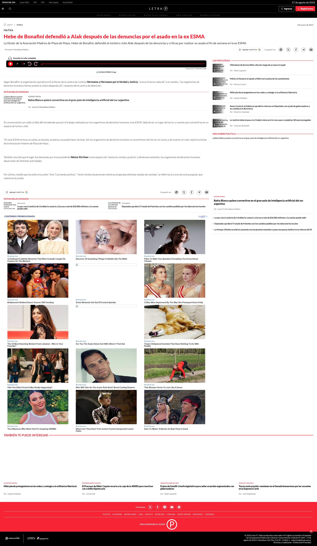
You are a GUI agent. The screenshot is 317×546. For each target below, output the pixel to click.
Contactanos (140, 507)
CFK (35, 2)
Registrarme (307, 8)
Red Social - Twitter (150, 507)
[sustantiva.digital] (42, 538)
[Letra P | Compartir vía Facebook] (296, 50)
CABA (140, 514)
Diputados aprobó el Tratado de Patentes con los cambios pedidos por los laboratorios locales (256, 223)
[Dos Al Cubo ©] (13, 538)
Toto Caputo (53, 2)
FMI (42, 2)
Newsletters (210, 15)
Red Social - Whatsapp (179, 507)
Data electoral (156, 15)
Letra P (10, 25)
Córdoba (171, 514)
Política (20, 25)
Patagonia (198, 514)
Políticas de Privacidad (302, 542)
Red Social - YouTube (172, 507)
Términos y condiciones (282, 542)
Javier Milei (24, 2)
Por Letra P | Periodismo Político (16, 50)
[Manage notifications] (311, 531)
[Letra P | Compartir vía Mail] (311, 50)
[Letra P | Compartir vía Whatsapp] (281, 50)
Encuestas (184, 15)
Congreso (209, 514)
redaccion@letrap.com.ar (301, 540)
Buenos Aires (130, 514)
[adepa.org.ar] (31, 538)
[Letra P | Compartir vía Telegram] (303, 50)
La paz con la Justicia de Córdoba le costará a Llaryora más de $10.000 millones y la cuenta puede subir (260, 217)
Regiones (104, 15)
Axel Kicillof (67, 2)
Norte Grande (184, 514)
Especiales (127, 15)
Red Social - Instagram (165, 507)
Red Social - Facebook (157, 507)
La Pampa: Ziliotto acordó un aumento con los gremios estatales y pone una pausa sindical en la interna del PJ (263, 229)
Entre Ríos (160, 514)
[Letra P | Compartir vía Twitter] (288, 50)
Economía (117, 514)
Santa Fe (149, 514)
